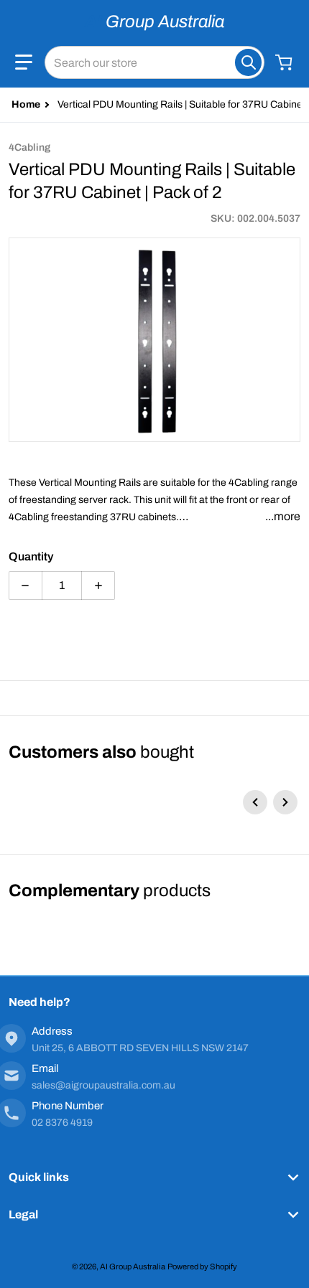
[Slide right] (285, 802)
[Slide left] (255, 802)
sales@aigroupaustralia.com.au (103, 1085)
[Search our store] (248, 62)
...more (282, 516)
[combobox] (154, 62)
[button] (24, 62)
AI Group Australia (132, 1266)
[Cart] (285, 62)
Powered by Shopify (202, 1266)
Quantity (31, 556)
